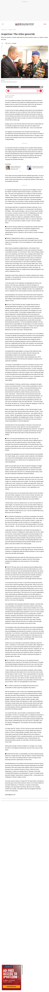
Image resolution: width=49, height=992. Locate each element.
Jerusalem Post (4, 29)
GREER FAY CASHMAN (10, 95)
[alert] (11, 977)
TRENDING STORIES (12, 29)
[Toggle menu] (3, 24)
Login (44, 24)
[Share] (2, 43)
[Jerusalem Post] (24, 24)
